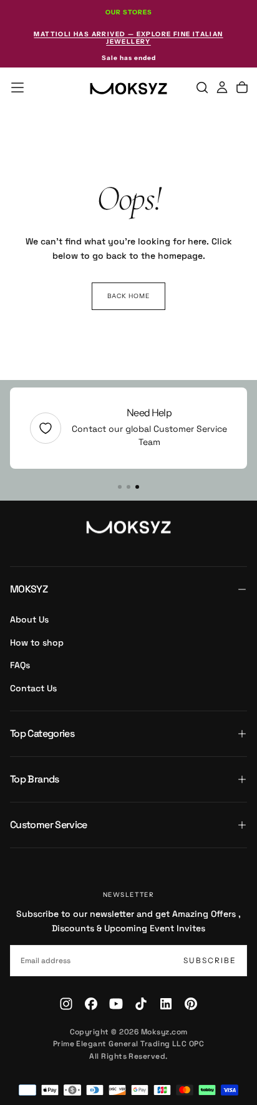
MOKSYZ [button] (28, 589)
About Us (29, 619)
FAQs (20, 665)
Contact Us (33, 688)
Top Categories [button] (42, 733)
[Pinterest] (190, 1003)
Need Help (149, 412)
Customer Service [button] (48, 824)
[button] (17, 87)
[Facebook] (91, 1003)
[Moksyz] (128, 527)
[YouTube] (116, 1003)
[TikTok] (140, 1003)
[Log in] (222, 88)
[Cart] (242, 88)
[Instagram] (66, 1003)
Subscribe (209, 960)
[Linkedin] (165, 1003)
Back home (128, 296)
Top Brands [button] (34, 779)
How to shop (37, 642)
